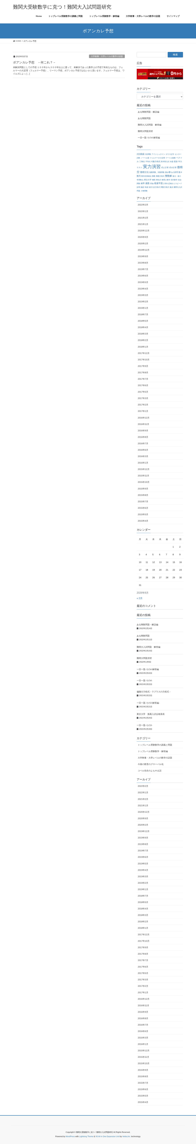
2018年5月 (143, 321)
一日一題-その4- (144, 680)
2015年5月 (143, 514)
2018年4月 (143, 327)
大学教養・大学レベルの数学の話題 (107, 56)
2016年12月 (143, 417)
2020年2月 (143, 243)
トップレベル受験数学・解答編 (153, 751)
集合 (171, 187)
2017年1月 (143, 411)
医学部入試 (165, 161)
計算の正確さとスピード (172, 183)
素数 (147, 183)
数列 (139, 176)
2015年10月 (143, 482)
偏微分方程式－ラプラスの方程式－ (154, 691)
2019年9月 (143, 256)
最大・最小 (177, 176)
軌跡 (146, 187)
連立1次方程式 (154, 187)
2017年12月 (143, 353)
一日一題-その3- (144, 725)
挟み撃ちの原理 (171, 172)
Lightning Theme (86, 1136)
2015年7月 (143, 501)
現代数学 (174, 180)
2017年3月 (143, 398)
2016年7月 (143, 443)
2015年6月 (143, 508)
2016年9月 (143, 430)
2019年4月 (143, 288)
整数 (153, 176)
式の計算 (173, 167)
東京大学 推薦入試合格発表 (151, 714)
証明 (138, 187)
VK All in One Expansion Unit (107, 1136)
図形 (176, 161)
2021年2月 (143, 218)
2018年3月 (143, 334)
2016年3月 (143, 456)
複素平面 (158, 183)
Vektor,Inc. (126, 1136)
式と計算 (165, 167)
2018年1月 (143, 347)
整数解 (168, 176)
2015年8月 (143, 495)
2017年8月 (143, 372)
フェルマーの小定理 (157, 158)
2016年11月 (143, 424)
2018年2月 (143, 340)
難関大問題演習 (145, 131)
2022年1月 (143, 211)
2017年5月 (143, 392)
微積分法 (144, 172)
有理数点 (140, 180)
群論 (152, 183)
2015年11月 (143, 475)
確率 (143, 183)
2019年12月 (143, 250)
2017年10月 (143, 359)
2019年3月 (143, 295)
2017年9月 (143, 366)
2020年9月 (143, 237)
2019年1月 (143, 308)
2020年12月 (143, 230)
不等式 (148, 161)
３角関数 (144, 191)
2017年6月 (143, 385)
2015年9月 (143, 488)
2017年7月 (143, 379)
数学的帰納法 (146, 176)
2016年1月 (143, 463)
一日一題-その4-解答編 (149, 137)
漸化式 (158, 180)
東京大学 (147, 180)
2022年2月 (143, 204)
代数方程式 (155, 161)
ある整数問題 (144, 118)
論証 (142, 187)
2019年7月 (143, 269)
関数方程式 (165, 187)
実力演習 (152, 166)
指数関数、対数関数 (156, 172)
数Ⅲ (180, 172)
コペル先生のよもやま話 (149, 770)
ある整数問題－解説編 (148, 112)
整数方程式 (160, 176)
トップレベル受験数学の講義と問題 (155, 745)
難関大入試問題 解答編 (149, 125)
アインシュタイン (158, 154)
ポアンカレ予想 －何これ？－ (34, 62)
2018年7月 (143, 314)
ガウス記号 (170, 154)
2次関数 (148, 154)
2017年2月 (143, 404)
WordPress (70, 1136)
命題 (171, 161)
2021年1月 (143, 224)
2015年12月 (143, 469)
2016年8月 (143, 437)
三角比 (142, 161)
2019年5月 (143, 282)
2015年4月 (143, 521)
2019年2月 (143, 301)
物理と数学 (166, 180)
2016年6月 (143, 450)
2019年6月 (143, 275)
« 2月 (140, 598)
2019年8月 (143, 263)
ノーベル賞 (145, 158)
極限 (153, 180)
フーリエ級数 (171, 158)
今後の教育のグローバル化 (151, 764)
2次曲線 (140, 154)
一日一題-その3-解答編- (148, 703)
